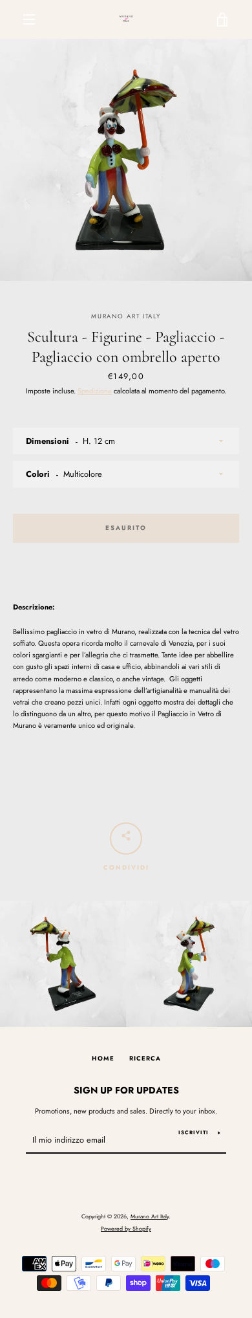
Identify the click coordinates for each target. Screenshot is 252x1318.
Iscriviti (193, 1132)
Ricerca (145, 1058)
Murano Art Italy (150, 1216)
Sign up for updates (126, 1090)
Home (103, 1058)
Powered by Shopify (126, 1228)
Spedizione (95, 391)
